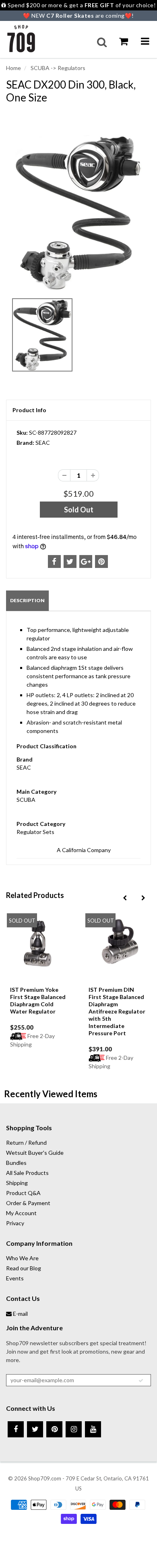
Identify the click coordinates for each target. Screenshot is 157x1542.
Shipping (17, 1182)
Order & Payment (28, 1202)
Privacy (15, 1223)
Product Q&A (23, 1192)
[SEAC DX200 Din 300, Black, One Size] (78, 212)
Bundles (16, 1162)
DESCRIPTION (27, 600)
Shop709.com (44, 1478)
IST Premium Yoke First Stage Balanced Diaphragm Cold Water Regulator (38, 1000)
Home (13, 67)
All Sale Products (27, 1172)
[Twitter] (35, 1429)
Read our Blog (23, 1268)
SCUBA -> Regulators (57, 67)
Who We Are (22, 1258)
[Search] (102, 42)
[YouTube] (93, 1429)
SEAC (42, 442)
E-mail (20, 1313)
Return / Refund (26, 1142)
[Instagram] (74, 1429)
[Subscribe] (141, 1380)
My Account (21, 1213)
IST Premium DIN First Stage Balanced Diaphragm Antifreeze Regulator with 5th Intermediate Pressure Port (117, 1011)
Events (15, 1278)
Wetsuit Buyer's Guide (35, 1152)
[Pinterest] (54, 1429)
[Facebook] (16, 1429)
